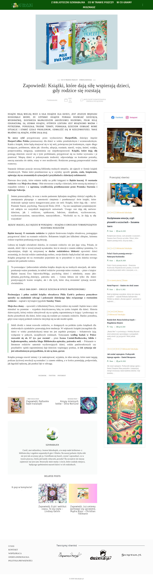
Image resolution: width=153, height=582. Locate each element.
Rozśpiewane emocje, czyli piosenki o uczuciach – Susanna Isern (123, 222)
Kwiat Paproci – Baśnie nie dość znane (123, 285)
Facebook (42, 375)
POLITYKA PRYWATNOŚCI (20, 561)
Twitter (52, 375)
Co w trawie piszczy (101, 2)
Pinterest (62, 375)
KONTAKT (13, 550)
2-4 (109, 212)
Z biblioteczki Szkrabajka (68, 2)
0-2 (109, 248)
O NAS (11, 546)
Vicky (111, 327)
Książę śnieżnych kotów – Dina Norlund (67, 402)
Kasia (111, 231)
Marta (111, 361)
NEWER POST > (73, 399)
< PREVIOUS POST (32, 399)
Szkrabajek (52, 100)
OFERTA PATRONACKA (18, 557)
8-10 (117, 349)
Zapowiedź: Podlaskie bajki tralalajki (37, 402)
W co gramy (124, 2)
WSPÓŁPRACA (15, 553)
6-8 (116, 312)
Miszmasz (89, 7)
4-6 (112, 212)
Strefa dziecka (85, 80)
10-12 (110, 349)
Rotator (125, 280)
